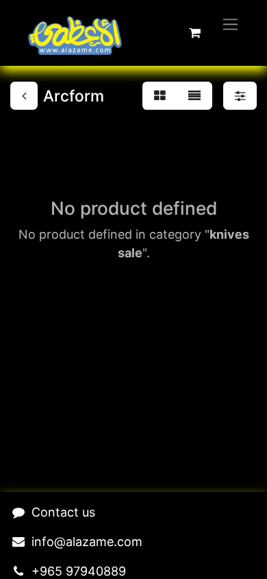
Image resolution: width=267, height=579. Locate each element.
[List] (194, 96)
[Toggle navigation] (230, 24)
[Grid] (159, 96)
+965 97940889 (78, 571)
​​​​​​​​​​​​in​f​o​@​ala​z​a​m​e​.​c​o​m (86, 541)
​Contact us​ (63, 512)
